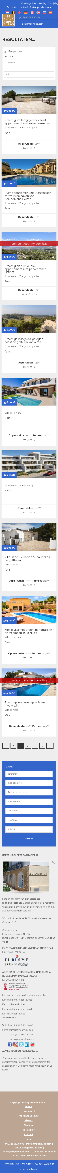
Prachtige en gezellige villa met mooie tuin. (26, 704)
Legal (29, 1139)
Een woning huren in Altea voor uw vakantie (24, 995)
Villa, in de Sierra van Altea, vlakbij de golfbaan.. (27, 558)
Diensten (29, 1125)
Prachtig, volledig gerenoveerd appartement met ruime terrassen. (27, 121)
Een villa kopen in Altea (13, 1013)
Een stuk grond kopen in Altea (17, 1000)
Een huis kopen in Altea (14, 1004)
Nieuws (28, 1120)
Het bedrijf (28, 1130)
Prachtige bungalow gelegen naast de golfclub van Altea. (24, 340)
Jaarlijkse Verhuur (29, 1116)
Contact (28, 1134)
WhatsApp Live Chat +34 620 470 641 (29, 1166)
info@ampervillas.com (39, 7)
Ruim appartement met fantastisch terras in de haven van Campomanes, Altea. (28, 196)
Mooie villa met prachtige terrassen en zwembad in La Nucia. (28, 631)
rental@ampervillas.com (22, 1039)
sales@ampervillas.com (21, 1034)
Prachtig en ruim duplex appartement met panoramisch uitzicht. (25, 269)
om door (8, 56)
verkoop (28, 1111)
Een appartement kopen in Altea (18, 1009)
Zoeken (29, 838)
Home (28, 1106)
